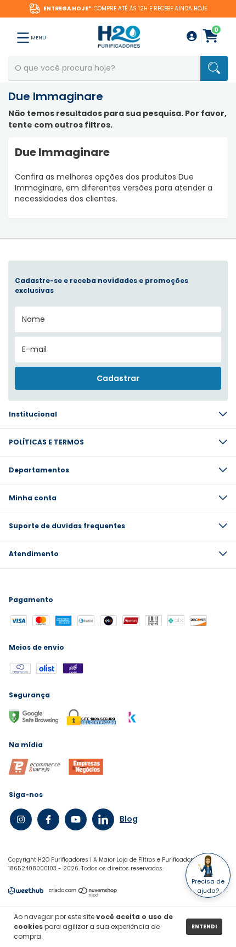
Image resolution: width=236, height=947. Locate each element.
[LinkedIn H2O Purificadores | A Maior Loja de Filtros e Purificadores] (103, 819)
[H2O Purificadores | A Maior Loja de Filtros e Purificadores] (119, 36)
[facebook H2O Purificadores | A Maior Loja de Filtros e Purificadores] (48, 819)
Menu (38, 37)
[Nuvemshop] (83, 894)
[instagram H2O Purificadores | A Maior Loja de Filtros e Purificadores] (21, 819)
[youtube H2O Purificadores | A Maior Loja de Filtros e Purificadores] (76, 819)
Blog (129, 819)
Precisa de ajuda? (208, 886)
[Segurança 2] (86, 772)
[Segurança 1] (34, 772)
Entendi (204, 926)
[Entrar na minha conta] (191, 37)
